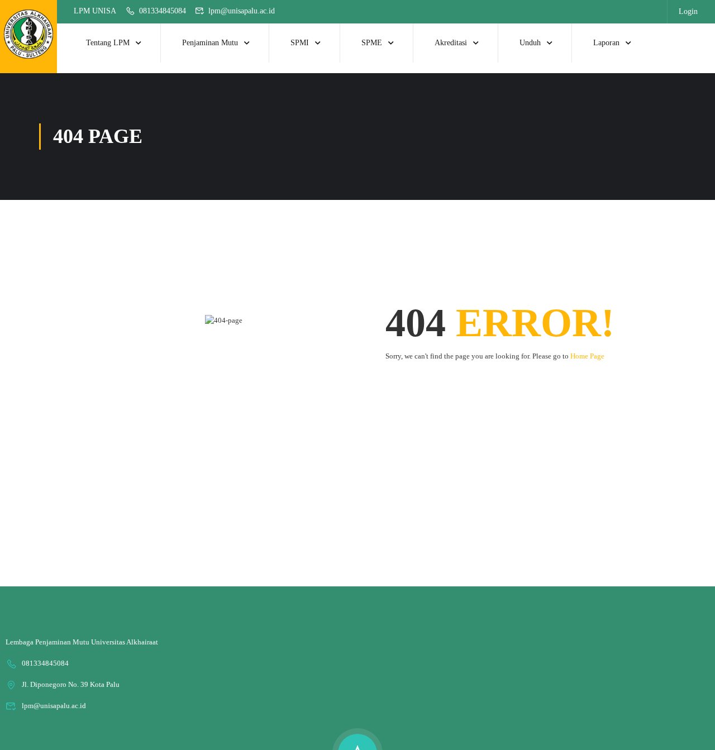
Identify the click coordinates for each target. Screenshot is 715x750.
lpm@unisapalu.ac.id (241, 11)
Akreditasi (451, 43)
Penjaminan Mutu (210, 43)
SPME (371, 43)
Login (688, 11)
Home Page (587, 356)
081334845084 (162, 11)
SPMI (299, 43)
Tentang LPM (108, 43)
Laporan (606, 43)
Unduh (530, 43)
